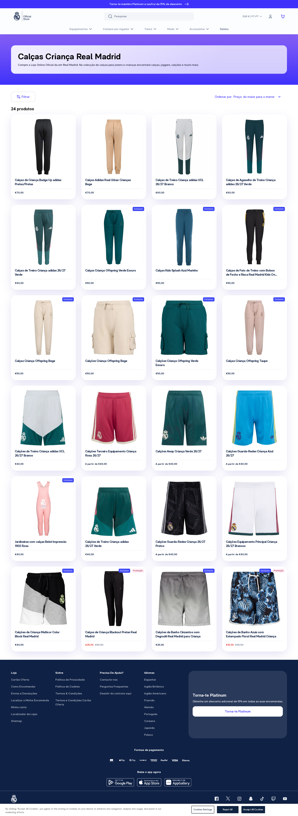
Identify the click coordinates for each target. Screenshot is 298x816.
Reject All (227, 809)
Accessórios (197, 29)
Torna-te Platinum (238, 711)
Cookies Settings (202, 809)
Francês (149, 700)
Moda (170, 29)
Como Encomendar (23, 686)
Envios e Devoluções (24, 693)
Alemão (149, 707)
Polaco (148, 734)
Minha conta (19, 707)
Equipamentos (78, 29)
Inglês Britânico (154, 686)
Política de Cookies (67, 686)
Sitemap (16, 721)
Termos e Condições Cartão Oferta (73, 702)
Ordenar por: (245, 97)
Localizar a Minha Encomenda (30, 700)
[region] (149, 810)
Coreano (149, 721)
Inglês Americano (155, 693)
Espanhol (150, 679)
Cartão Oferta (20, 679)
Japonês (149, 728)
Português (150, 714)
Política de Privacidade (70, 679)
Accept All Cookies (253, 809)
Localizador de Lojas (24, 714)
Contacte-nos (108, 679)
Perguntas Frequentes (114, 686)
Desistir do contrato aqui (115, 693)
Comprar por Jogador (116, 29)
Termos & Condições (68, 693)
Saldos (224, 29)
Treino (148, 29)
